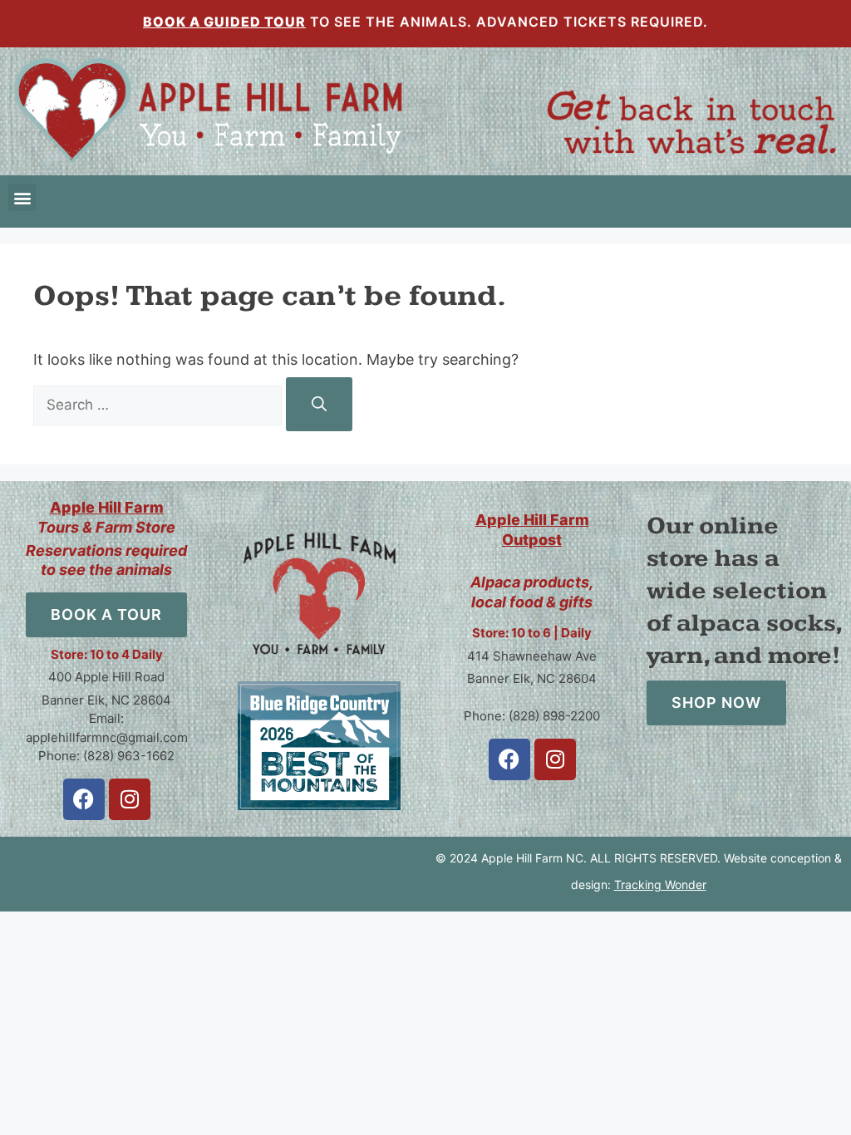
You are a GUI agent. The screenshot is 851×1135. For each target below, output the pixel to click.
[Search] (319, 404)
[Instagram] (129, 799)
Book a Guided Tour (224, 21)
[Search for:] (159, 404)
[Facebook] (84, 799)
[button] (22, 197)
